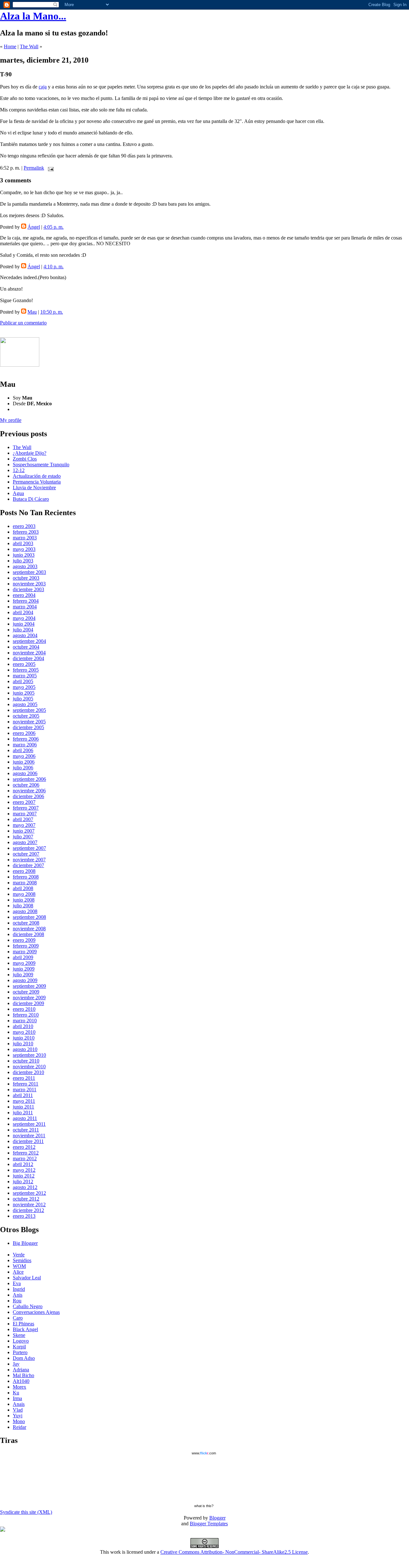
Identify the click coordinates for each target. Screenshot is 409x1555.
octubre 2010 (26, 1060)
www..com (204, 1453)
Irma (17, 1398)
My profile (10, 420)
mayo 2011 (24, 1101)
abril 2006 (23, 750)
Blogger (217, 1518)
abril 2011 (23, 1095)
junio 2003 (24, 555)
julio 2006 (23, 767)
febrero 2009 (26, 946)
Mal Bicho (23, 1375)
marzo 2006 (25, 744)
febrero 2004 (26, 601)
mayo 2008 (24, 894)
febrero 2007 (26, 808)
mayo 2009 (24, 963)
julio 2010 (23, 1043)
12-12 (19, 470)
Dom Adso (24, 1358)
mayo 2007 (24, 825)
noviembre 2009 (29, 997)
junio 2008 (24, 900)
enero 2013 (24, 1216)
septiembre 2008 (29, 917)
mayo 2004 (24, 618)
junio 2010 (24, 1037)
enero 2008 (24, 871)
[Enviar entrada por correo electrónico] (49, 168)
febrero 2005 (26, 670)
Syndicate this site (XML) (26, 1512)
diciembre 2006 (28, 796)
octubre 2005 (26, 716)
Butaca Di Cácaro (31, 499)
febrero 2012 (26, 1152)
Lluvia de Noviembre (34, 487)
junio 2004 (24, 624)
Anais (19, 1404)
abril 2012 (23, 1164)
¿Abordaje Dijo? (29, 453)
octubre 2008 (26, 923)
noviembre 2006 (29, 790)
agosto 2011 (25, 1118)
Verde (19, 1254)
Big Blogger (25, 1243)
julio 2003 (23, 560)
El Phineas (23, 1323)
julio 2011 (23, 1112)
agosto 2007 (25, 842)
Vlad (18, 1410)
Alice (18, 1272)
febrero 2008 (26, 877)
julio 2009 (23, 974)
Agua (18, 493)
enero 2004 (24, 595)
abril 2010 (23, 1026)
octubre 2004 (26, 647)
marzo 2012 (25, 1158)
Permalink (34, 168)
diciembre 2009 (28, 1003)
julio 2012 (23, 1181)
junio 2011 (23, 1106)
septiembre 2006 (29, 779)
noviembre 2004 (29, 652)
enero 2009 (24, 940)
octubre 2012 (26, 1198)
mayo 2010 (24, 1032)
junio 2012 (24, 1175)
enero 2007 (24, 802)
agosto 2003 (25, 566)
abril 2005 (23, 681)
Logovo (21, 1341)
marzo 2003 (25, 537)
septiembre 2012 (29, 1193)
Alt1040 (21, 1381)
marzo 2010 (25, 1020)
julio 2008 (23, 905)
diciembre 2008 (28, 934)
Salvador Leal (27, 1277)
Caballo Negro (27, 1306)
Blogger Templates (209, 1523)
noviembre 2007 (29, 859)
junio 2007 (24, 831)
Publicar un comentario (23, 322)
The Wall (29, 46)
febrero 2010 (26, 1015)
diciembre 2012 (28, 1210)
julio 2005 (23, 698)
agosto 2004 (25, 635)
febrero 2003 (26, 532)
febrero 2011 (25, 1083)
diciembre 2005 (28, 727)
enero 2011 (24, 1078)
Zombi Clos (25, 458)
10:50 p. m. (51, 312)
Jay (16, 1364)
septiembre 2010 (29, 1055)
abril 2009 (23, 957)
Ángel (33, 227)
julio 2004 (23, 629)
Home (10, 46)
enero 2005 (24, 664)
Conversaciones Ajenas (36, 1312)
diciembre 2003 (28, 589)
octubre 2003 (26, 578)
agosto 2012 (25, 1187)
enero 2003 (24, 526)
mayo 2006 (24, 756)
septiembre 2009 (29, 986)
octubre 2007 (26, 854)
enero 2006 (24, 733)
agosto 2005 (25, 704)
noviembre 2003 (29, 583)
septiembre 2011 (29, 1124)
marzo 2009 (25, 951)
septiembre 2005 (29, 710)
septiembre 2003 (29, 572)
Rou (17, 1300)
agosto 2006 (25, 773)
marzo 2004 (25, 606)
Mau (32, 312)
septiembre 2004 (29, 641)
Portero (20, 1352)
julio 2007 (23, 836)
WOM (19, 1266)
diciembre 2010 (28, 1072)
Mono (19, 1421)
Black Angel (25, 1329)
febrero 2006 (26, 739)
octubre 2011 (26, 1129)
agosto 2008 (25, 911)
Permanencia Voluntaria (37, 481)
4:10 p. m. (53, 266)
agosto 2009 (25, 980)
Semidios (22, 1260)
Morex (19, 1387)
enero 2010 (24, 1009)
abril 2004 (23, 612)
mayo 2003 (24, 549)
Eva (17, 1283)
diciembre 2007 (28, 865)
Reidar (19, 1427)
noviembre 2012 (29, 1204)
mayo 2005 (24, 687)
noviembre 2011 (29, 1135)
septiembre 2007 (29, 848)
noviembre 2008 (29, 928)
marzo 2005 (25, 675)
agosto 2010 (25, 1049)
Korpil (19, 1346)
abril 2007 (23, 819)
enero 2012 (24, 1147)
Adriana (21, 1369)
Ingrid (19, 1289)
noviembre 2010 (29, 1066)
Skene (19, 1335)
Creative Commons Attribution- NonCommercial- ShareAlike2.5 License (234, 1552)
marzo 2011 (24, 1089)
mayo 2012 (24, 1170)
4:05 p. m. (53, 227)
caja (43, 86)
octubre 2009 (26, 992)
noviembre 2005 (29, 721)
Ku (16, 1392)
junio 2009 (24, 969)
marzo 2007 (25, 813)
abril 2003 (23, 543)
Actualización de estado (37, 476)
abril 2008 (23, 888)
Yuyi (17, 1415)
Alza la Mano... (33, 16)
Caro (18, 1318)
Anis (17, 1295)
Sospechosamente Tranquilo (41, 464)
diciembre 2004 (28, 658)
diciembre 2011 (28, 1141)
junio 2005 (24, 693)
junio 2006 (24, 762)
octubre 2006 (26, 785)
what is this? (203, 1506)
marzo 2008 (25, 882)
